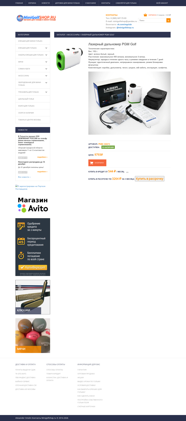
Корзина (32, 3)
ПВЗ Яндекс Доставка (25, 377)
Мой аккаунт (162, 3)
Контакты (105, 3)
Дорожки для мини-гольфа (67, 3)
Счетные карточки (86, 406)
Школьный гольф (26, 99)
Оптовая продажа (86, 373)
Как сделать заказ (86, 396)
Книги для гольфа (26, 106)
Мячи (20, 62)
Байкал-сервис (22, 381)
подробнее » (42, 157)
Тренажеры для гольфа (28, 92)
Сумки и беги (24, 69)
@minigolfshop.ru (125, 27)
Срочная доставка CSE (25, 385)
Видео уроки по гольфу (88, 381)
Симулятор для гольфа (126, 3)
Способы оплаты (54, 369)
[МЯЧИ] (32, 335)
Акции (80, 377)
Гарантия (81, 369)
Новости (46, 3)
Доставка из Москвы (25, 389)
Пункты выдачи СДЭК (25, 369)
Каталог (61, 34)
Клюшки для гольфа (27, 48)
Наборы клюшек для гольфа (31, 55)
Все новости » (24, 176)
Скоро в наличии (26, 113)
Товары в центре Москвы (29, 120)
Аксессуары (23, 76)
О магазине (90, 3)
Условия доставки (86, 385)
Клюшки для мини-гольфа (30, 41)
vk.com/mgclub (124, 24)
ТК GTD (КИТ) (20, 373)
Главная (19, 3)
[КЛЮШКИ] (32, 296)
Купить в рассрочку (149, 179)
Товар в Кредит (53, 373)
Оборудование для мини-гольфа (29, 83)
